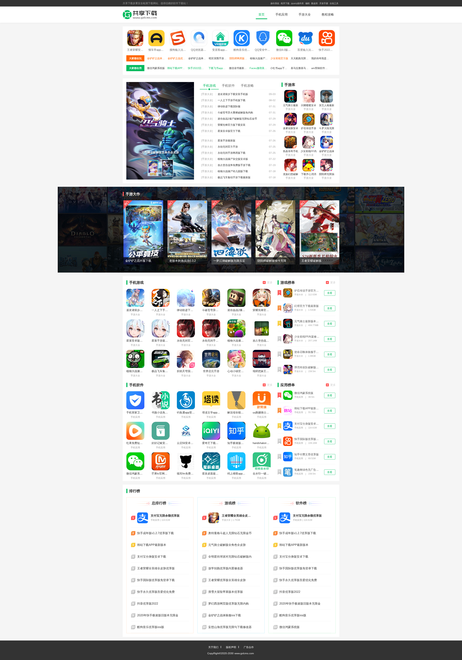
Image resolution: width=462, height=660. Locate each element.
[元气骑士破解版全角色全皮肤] (160, 83)
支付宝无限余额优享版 (165, 515)
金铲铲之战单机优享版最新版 (198, 58)
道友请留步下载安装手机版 (233, 94)
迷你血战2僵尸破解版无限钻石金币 (237, 118)
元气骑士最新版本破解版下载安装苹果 (307, 321)
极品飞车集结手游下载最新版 (234, 177)
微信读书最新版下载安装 (239, 68)
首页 (261, 14)
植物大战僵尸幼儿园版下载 (260, 58)
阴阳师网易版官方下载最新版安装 (239, 58)
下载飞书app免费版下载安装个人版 (218, 68)
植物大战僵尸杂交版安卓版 (233, 159)
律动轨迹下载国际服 (229, 106)
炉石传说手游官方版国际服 (307, 290)
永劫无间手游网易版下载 (231, 152)
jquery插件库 (297, 3)
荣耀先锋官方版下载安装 (231, 124)
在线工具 (334, 3)
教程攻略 (328, 14)
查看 (329, 293)
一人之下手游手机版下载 (231, 100)
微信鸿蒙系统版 (156, 68)
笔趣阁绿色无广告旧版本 (307, 469)
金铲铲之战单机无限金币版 (157, 58)
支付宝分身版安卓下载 (307, 423)
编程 (307, 3)
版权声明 (231, 647)
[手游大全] (207, 94)
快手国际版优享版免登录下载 (307, 439)
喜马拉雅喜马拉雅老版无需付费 (301, 68)
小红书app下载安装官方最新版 (280, 68)
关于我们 (213, 647)
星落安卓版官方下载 (229, 131)
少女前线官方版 (279, 58)
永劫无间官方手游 (228, 146)
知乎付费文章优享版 (306, 454)
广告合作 (249, 647)
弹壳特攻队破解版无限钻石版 (307, 367)
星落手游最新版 (226, 140)
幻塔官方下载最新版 (306, 306)
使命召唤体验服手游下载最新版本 (307, 352)
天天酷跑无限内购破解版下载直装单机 (301, 58)
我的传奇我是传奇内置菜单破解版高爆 (321, 58)
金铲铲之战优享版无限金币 (178, 58)
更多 (270, 282)
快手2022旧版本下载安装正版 (198, 68)
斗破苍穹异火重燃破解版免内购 (235, 112)
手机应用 (281, 14)
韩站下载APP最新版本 (177, 68)
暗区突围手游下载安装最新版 (219, 58)
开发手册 (323, 3)
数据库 (314, 3)
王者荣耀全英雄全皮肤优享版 (237, 515)
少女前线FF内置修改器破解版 (307, 336)
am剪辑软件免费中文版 (321, 68)
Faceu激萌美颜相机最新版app (259, 68)
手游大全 (304, 14)
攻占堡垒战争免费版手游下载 (234, 165)
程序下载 (285, 3)
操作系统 (275, 3)
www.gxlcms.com (244, 653)
